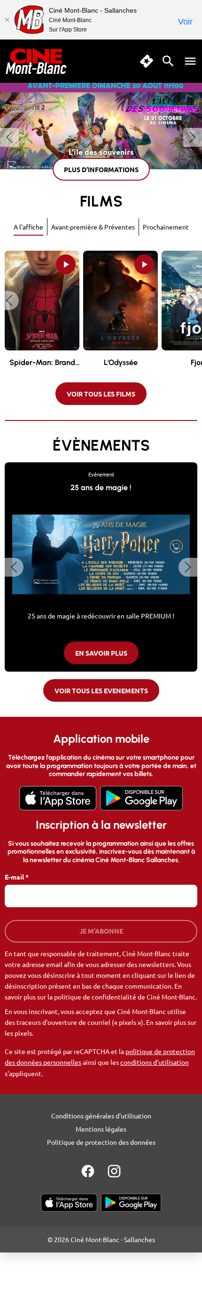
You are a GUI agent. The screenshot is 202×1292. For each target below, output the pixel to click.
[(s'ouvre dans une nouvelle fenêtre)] (57, 798)
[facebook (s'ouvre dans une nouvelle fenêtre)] (87, 1171)
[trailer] (66, 264)
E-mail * (17, 876)
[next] (192, 137)
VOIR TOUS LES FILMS (101, 393)
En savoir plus (101, 653)
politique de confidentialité (95, 996)
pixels (23, 1033)
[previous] (9, 137)
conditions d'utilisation (154, 1062)
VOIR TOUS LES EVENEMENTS (101, 690)
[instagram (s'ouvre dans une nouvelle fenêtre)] (114, 1171)
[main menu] (190, 61)
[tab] (28, 227)
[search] (168, 61)
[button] (9, 300)
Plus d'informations (101, 169)
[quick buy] (146, 61)
